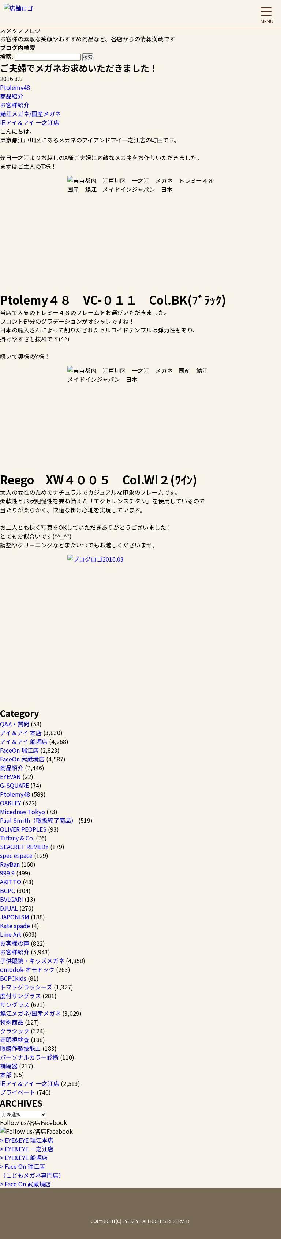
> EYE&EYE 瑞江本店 (26, 1140)
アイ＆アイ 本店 (21, 732)
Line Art (10, 934)
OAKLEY (10, 802)
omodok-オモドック (27, 969)
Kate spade (15, 925)
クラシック (14, 1030)
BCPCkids (13, 978)
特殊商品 (11, 1022)
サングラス (14, 1004)
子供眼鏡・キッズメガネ (32, 960)
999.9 (7, 873)
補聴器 (9, 1065)
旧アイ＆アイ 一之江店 (29, 122)
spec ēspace (16, 855)
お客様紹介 (14, 104)
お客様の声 (14, 943)
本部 (6, 1074)
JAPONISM (14, 916)
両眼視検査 (14, 1039)
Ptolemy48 (15, 87)
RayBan (10, 864)
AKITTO (10, 881)
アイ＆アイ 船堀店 (24, 741)
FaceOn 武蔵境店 (22, 759)
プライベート (17, 1092)
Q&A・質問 (14, 723)
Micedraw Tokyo (22, 811)
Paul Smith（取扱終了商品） (38, 820)
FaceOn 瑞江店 (19, 750)
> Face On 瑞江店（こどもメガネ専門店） (32, 1170)
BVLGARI (11, 899)
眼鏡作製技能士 (20, 1048)
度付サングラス (20, 995)
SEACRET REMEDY (24, 846)
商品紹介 (11, 96)
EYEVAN (10, 776)
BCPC (7, 890)
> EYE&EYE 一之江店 (26, 1148)
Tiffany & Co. (17, 837)
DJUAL (9, 908)
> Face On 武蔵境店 (25, 1183)
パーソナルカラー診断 (29, 1057)
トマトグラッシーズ (26, 987)
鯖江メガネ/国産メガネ (30, 113)
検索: (6, 56)
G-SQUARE (14, 785)
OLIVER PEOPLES (23, 829)
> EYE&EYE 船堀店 (24, 1157)
